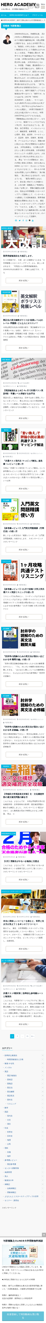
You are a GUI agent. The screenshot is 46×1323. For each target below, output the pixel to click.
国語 (24, 1112)
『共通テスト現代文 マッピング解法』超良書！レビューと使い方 (23, 462)
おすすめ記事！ (25, 383)
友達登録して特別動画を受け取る (23, 1316)
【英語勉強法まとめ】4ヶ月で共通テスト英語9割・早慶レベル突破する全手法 (23, 392)
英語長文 (6, 766)
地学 (25, 1156)
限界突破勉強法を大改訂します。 (18, 256)
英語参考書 (6, 292)
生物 (25, 1152)
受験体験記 (25, 1192)
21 (27, 1036)
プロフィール (37, 15)
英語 (24, 1071)
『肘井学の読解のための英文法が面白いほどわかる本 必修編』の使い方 (23, 728)
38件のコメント (10, 386)
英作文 (25, 1100)
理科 (24, 1148)
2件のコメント (38, 453)
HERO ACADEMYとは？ (19, 15)
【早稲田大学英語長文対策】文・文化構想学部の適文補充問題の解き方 (23, 795)
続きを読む (23, 280)
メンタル (24, 1067)
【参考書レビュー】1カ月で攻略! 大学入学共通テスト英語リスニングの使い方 (23, 590)
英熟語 (25, 1084)
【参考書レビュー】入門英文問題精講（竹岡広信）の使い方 (23, 529)
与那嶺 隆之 (23, 252)
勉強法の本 (24, 1180)
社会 (24, 1128)
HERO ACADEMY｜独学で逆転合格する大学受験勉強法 (22, 20)
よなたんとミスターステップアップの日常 (16, 891)
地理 (25, 1140)
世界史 (25, 1132)
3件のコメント (10, 989)
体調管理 (24, 1172)
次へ (32, 1036)
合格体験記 (25, 1188)
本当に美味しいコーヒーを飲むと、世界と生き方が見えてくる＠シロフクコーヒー (23, 922)
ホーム (3, 15)
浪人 (24, 1176)
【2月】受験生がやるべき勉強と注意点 (21, 861)
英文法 (25, 1088)
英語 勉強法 (6, 360)
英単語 (25, 1080)
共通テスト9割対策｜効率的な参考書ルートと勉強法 (23, 994)
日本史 (25, 1136)
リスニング (6, 561)
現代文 (6, 430)
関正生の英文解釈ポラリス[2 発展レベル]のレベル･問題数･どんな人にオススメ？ (23, 321)
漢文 (25, 1124)
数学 (24, 1108)
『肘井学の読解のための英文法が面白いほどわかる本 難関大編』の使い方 (23, 657)
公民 (25, 1144)
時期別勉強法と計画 (8, 833)
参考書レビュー (24, 1160)
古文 (25, 1120)
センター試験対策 (8, 960)
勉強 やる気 (24, 1063)
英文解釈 (6, 500)
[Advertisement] (23, 1227)
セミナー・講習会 (24, 1200)
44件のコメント (38, 719)
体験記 (24, 1184)
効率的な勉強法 (7, 228)
